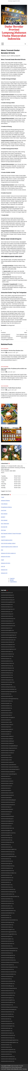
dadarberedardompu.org (7, 887)
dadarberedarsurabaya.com (7, 597)
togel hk (3, 537)
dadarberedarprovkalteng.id (7, 741)
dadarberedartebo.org (6, 1044)
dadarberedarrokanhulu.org (7, 1016)
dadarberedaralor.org (6, 915)
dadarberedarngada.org (6, 936)
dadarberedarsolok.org (6, 978)
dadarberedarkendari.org (7, 661)
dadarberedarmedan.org (7, 880)
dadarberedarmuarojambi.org (8, 1035)
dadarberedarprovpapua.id (7, 762)
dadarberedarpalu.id (6, 814)
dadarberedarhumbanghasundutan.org (10, 896)
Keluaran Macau (5, 500)
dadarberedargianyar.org (7, 868)
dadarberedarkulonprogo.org (7, 851)
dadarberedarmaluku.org (7, 701)
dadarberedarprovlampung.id (8, 750)
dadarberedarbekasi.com (7, 604)
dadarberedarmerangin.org (7, 1033)
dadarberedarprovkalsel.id (7, 738)
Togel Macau (13, 581)
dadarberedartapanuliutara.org (8, 687)
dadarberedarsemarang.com (7, 599)
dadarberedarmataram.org (7, 670)
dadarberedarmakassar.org (7, 654)
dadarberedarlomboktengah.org (8, 891)
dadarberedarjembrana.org (7, 870)
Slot (2, 550)
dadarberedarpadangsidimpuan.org (9, 948)
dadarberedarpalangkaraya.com (8, 649)
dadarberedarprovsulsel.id (7, 781)
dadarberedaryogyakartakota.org (8, 856)
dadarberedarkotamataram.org (8, 910)
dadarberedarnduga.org (6, 837)
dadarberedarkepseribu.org (7, 842)
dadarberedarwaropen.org (7, 901)
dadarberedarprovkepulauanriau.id (9, 748)
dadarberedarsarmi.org (6, 875)
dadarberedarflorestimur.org (7, 894)
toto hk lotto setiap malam (8, 543)
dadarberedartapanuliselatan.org (8, 689)
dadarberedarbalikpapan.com (8, 644)
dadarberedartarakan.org (7, 651)
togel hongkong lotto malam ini (9, 546)
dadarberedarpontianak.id (7, 809)
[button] (14, 482)
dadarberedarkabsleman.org (7, 854)
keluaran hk (4, 570)
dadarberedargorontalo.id (7, 724)
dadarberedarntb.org (6, 882)
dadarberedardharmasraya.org (8, 960)
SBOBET (3, 517)
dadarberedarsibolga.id (6, 811)
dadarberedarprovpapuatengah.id (9, 774)
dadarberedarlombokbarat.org (8, 889)
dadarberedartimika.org (6, 684)
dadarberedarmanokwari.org (7, 682)
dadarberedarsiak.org (6, 1018)
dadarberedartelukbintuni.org (7, 913)
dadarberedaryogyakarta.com (8, 602)
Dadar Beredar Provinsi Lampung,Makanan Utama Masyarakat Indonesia (14, 32)
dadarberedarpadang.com (7, 621)
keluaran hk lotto (5, 556)
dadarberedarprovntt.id (6, 759)
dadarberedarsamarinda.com (8, 647)
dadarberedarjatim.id (6, 734)
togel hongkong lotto (6, 540)
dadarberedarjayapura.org (7, 679)
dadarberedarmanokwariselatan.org (9, 920)
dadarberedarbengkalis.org (7, 997)
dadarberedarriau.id (5, 776)
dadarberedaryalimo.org (6, 906)
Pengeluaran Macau (6, 507)
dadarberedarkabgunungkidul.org (8, 849)
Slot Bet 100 (4, 527)
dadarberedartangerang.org (7, 922)
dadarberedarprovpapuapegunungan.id (10, 769)
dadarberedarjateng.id (6, 731)
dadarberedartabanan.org (7, 877)
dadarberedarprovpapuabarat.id (8, 764)
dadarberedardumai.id (6, 825)
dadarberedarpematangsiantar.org (9, 950)
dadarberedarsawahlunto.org (7, 995)
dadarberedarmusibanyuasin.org (8, 1059)
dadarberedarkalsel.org (6, 708)
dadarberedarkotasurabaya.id (8, 802)
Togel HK (12, 578)
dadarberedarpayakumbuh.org (8, 993)
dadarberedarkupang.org (7, 672)
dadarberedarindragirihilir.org (7, 1000)
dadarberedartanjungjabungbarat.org (9, 1040)
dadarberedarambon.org (7, 675)
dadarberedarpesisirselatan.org (8, 974)
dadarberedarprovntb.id (6, 757)
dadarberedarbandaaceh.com (8, 625)
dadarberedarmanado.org (7, 656)
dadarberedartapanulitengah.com (9, 691)
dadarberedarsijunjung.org (7, 976)
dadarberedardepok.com (7, 606)
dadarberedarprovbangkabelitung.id (9, 745)
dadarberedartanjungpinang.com (8, 635)
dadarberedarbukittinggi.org (7, 986)
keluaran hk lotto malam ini (8, 553)
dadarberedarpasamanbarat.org (8, 971)
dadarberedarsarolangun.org (7, 1037)
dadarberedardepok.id (6, 807)
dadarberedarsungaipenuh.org (8, 1049)
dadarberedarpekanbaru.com (8, 623)
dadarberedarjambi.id (6, 727)
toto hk (3, 566)
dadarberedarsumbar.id (6, 785)
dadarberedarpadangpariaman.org (9, 967)
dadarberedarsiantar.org (6, 946)
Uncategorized (10, 325)
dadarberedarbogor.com (7, 611)
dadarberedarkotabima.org (7, 908)
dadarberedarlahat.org (6, 1054)
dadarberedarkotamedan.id (7, 795)
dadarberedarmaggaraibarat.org (8, 931)
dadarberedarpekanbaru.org (7, 1023)
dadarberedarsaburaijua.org (7, 943)
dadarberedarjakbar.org (6, 830)
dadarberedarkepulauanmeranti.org (9, 1007)
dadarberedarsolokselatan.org (8, 981)
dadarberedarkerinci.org (6, 1030)
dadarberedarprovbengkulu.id (8, 717)
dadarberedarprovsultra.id (7, 783)
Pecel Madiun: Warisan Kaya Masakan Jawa (12, 350)
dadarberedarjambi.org (6, 1047)
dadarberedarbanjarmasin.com (8, 639)
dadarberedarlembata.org (7, 924)
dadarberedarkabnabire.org (7, 828)
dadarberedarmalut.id (6, 755)
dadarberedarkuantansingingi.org (8, 1009)
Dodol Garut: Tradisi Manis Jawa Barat (11, 388)
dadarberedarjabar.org (6, 705)
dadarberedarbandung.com (7, 595)
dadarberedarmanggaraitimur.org (9, 934)
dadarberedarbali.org (6, 858)
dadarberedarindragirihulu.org (8, 1002)
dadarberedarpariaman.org (7, 990)
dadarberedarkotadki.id (6, 797)
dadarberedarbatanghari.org (7, 1026)
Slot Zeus (3, 530)
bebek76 (17, 56)
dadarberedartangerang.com (8, 609)
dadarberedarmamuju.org (7, 665)
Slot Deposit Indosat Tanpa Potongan (11, 533)
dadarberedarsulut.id (6, 788)
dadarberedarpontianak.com (7, 642)
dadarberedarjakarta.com (7, 592)
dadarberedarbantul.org (6, 847)
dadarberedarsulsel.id (6, 790)
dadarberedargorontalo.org (7, 663)
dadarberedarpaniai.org (6, 840)
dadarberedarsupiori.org (6, 884)
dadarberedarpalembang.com (8, 618)
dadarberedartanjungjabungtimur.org (9, 1042)
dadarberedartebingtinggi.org (8, 957)
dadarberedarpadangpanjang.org (9, 988)
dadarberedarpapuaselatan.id (8, 771)
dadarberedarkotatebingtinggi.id (8, 800)
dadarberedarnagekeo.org (7, 938)
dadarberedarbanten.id (6, 715)
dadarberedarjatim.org (6, 703)
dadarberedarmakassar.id (7, 823)
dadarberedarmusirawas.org (7, 1061)
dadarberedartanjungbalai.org (8, 955)
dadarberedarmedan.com (7, 616)
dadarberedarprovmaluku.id (7, 752)
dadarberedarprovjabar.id (7, 729)
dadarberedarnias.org (6, 694)
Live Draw (3, 510)
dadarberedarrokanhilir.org (7, 1014)
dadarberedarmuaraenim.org (8, 1056)
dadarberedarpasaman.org (7, 969)
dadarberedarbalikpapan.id (7, 821)
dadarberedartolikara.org (7, 898)
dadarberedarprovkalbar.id (7, 736)
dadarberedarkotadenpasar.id (8, 804)
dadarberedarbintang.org (7, 861)
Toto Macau (4, 504)
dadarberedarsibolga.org (7, 953)
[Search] (25, 44)
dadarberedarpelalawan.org (7, 1011)
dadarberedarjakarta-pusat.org (8, 833)
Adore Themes (23, 1069)
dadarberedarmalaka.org (7, 927)
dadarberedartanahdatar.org (7, 983)
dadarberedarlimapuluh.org (7, 964)
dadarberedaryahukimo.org (7, 903)
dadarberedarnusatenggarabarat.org (9, 698)
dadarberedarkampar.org (7, 1004)
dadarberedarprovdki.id (6, 722)
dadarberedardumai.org (6, 1021)
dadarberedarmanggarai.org (7, 929)
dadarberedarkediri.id (6, 720)
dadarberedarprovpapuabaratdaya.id (9, 767)
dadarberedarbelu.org (6, 917)
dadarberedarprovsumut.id (7, 792)
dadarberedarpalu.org (6, 658)
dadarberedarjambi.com (6, 628)
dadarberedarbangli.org (6, 863)
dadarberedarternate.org (7, 677)
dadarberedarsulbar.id (6, 778)
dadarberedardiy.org (6, 844)
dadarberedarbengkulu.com (7, 630)
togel (2, 560)
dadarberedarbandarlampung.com (9, 632)
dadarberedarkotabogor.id (7, 818)
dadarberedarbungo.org (6, 1028)
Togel (2, 497)
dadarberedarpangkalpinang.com (9, 637)
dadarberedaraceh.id (6, 710)
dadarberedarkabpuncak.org (7, 865)
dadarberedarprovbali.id (6, 712)
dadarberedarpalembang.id (7, 816)
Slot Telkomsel (5, 523)
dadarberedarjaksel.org (6, 835)
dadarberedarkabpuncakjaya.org (8, 873)
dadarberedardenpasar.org (7, 668)
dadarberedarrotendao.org (7, 941)
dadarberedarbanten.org (7, 696)
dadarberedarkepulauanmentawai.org (9, 962)
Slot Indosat (4, 513)
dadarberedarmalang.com (7, 614)
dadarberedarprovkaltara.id (7, 743)
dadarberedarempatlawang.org (8, 1051)
